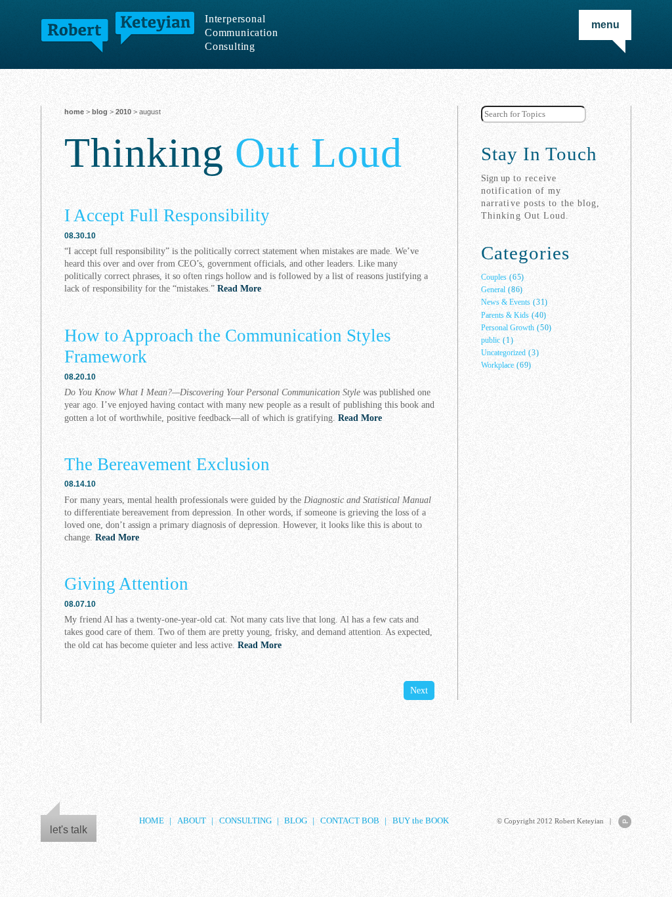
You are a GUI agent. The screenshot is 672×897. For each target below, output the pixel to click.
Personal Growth (507, 328)
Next (419, 690)
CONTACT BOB (349, 820)
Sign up (495, 178)
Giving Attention (126, 584)
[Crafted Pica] (624, 821)
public (490, 340)
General (493, 290)
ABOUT (191, 820)
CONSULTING (245, 820)
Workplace (497, 365)
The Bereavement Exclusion (167, 464)
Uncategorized (503, 353)
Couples (494, 277)
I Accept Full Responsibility (167, 215)
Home (74, 112)
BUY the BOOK (420, 820)
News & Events (505, 302)
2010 (123, 112)
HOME (151, 820)
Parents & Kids (505, 315)
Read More (239, 288)
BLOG (100, 112)
